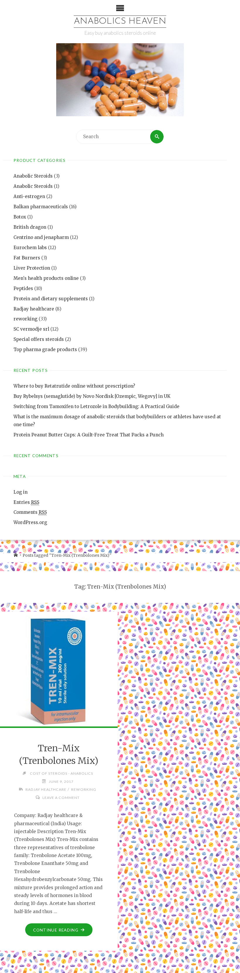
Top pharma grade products (45, 349)
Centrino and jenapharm (41, 237)
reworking (25, 319)
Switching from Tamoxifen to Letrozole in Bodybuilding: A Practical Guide (96, 406)
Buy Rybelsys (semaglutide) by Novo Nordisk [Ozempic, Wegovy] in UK (91, 396)
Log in (20, 492)
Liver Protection (31, 268)
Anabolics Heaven (120, 21)
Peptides (23, 288)
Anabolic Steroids (33, 176)
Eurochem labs (30, 247)
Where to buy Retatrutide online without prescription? (74, 386)
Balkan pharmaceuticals (40, 206)
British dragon (29, 227)
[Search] (157, 136)
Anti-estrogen (29, 196)
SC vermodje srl (31, 329)
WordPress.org (30, 522)
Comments (30, 512)
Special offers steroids (38, 339)
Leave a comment (60, 797)
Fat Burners (26, 258)
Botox (19, 217)
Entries (26, 502)
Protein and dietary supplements (50, 298)
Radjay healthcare (33, 309)
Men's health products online (46, 278)
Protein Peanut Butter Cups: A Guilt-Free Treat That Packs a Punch (88, 435)
